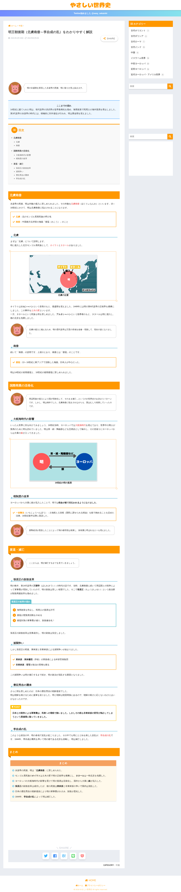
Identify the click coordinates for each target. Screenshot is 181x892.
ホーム (80, 885)
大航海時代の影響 (23, 155)
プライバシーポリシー (96, 885)
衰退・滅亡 (18, 164)
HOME (92, 880)
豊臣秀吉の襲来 (22, 175)
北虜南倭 (17, 138)
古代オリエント (139, 30)
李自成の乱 (20, 178)
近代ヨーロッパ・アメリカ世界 (147, 74)
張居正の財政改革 (23, 168)
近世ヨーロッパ (140, 69)
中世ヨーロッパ (140, 63)
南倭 (18, 145)
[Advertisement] (64, 61)
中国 (118, 865)
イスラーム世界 (140, 58)
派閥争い (19, 171)
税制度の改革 (21, 158)
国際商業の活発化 (21, 151)
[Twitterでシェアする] (45, 856)
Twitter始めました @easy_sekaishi (90, 13)
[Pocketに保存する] (82, 856)
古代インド (138, 47)
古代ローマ (137, 41)
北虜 (18, 142)
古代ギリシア (138, 36)
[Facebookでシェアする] (54, 856)
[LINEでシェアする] (73, 856)
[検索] (170, 86)
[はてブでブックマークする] (64, 856)
